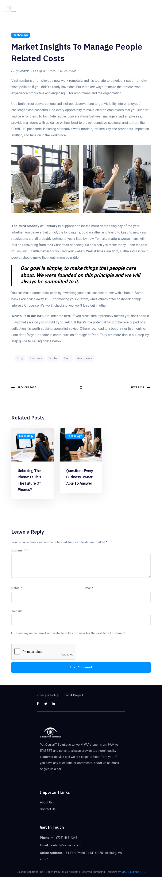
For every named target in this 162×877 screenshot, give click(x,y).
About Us (46, 802)
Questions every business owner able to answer (79, 477)
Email (88, 588)
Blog (20, 358)
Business (36, 358)
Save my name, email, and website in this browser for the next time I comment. (71, 633)
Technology (21, 35)
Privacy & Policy (48, 695)
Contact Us (47, 809)
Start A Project (73, 695)
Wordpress (84, 358)
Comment (19, 550)
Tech (67, 358)
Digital (53, 358)
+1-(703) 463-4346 (64, 838)
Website (17, 611)
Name (16, 588)
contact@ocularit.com (65, 845)
